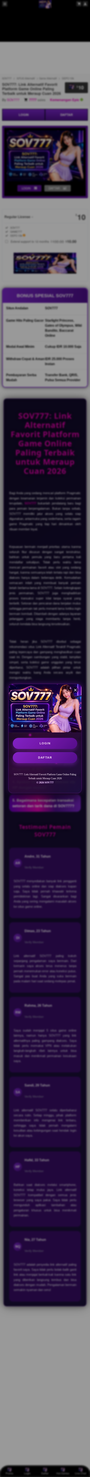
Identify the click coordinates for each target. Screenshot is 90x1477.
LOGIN (45, 743)
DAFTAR (45, 757)
